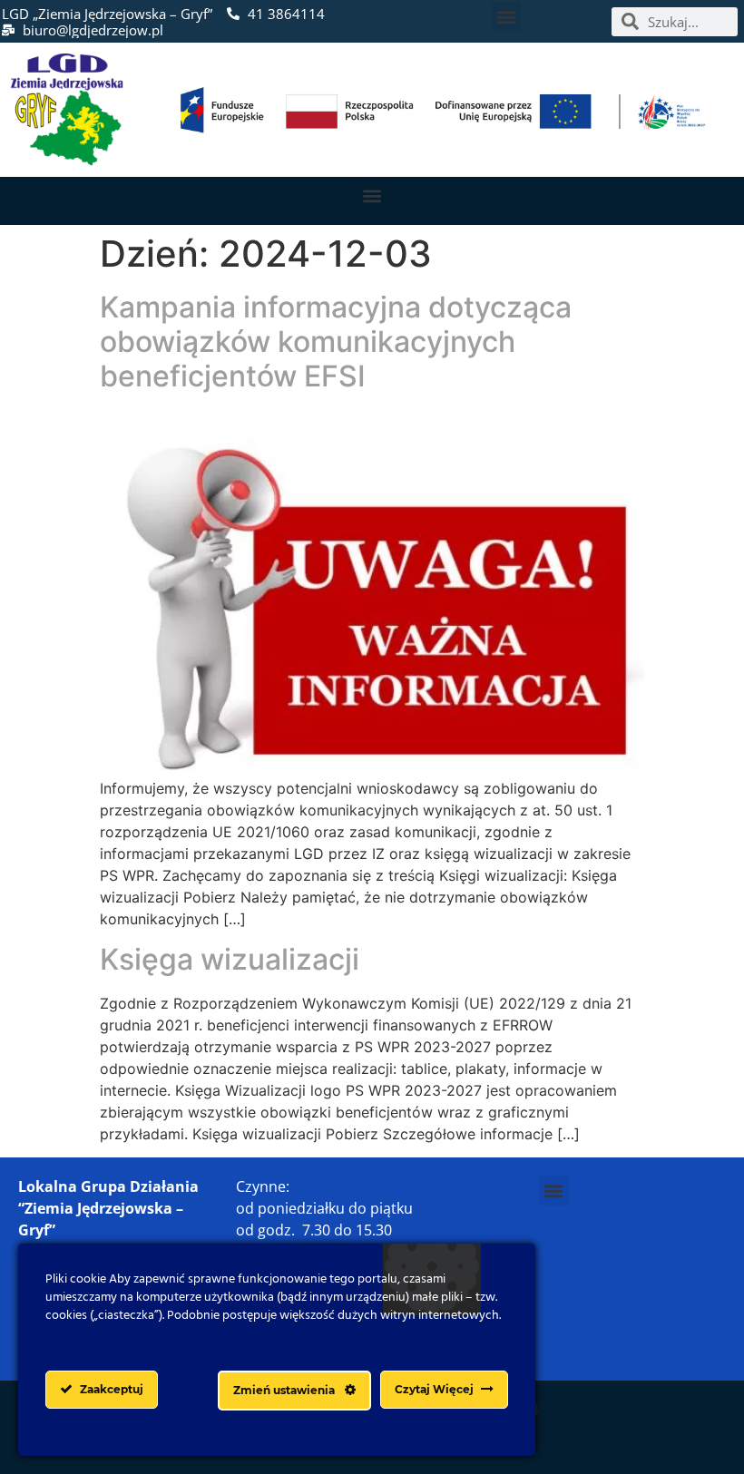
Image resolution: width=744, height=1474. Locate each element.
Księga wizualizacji (229, 959)
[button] (506, 17)
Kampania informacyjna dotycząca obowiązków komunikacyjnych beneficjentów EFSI (336, 342)
